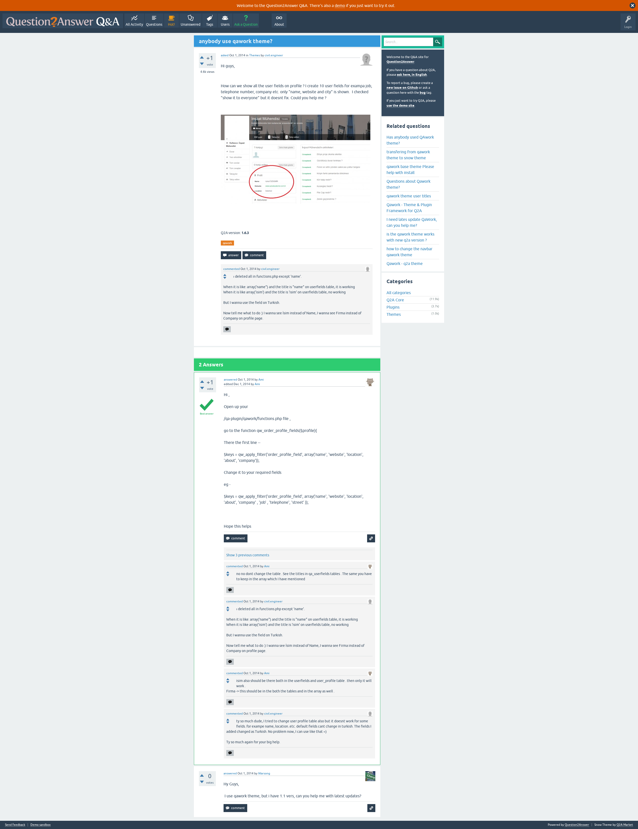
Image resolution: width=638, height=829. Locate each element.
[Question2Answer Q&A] (62, 20)
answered (230, 379)
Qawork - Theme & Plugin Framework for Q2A (409, 207)
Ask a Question (246, 24)
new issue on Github (402, 87)
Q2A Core (395, 300)
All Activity (134, 24)
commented (231, 269)
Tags (209, 24)
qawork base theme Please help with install (410, 169)
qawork (227, 243)
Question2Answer (400, 62)
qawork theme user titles (409, 196)
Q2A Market (625, 825)
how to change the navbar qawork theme (409, 252)
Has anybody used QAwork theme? (410, 140)
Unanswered (190, 24)
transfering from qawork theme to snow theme (408, 155)
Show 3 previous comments (247, 555)
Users (225, 24)
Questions (154, 24)
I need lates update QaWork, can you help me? (412, 222)
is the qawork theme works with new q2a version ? (410, 237)
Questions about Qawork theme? (408, 184)
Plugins (393, 307)
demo (340, 5)
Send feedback (15, 825)
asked (225, 55)
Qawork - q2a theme (405, 263)
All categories (399, 292)
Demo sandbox (40, 825)
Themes (254, 55)
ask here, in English (412, 75)
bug (423, 92)
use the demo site (400, 105)
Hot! (171, 24)
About (279, 24)
